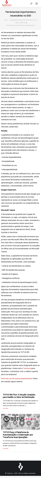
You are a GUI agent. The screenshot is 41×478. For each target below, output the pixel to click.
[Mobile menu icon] (36, 3)
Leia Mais (5, 408)
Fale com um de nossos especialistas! (17, 379)
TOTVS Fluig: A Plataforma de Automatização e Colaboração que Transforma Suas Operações (18, 434)
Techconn (27, 368)
